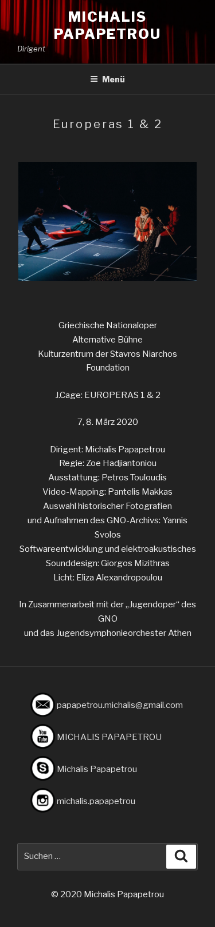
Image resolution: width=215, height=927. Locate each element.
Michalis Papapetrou (107, 25)
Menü (113, 79)
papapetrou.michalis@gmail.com (120, 705)
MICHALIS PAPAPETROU (109, 737)
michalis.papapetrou (96, 801)
